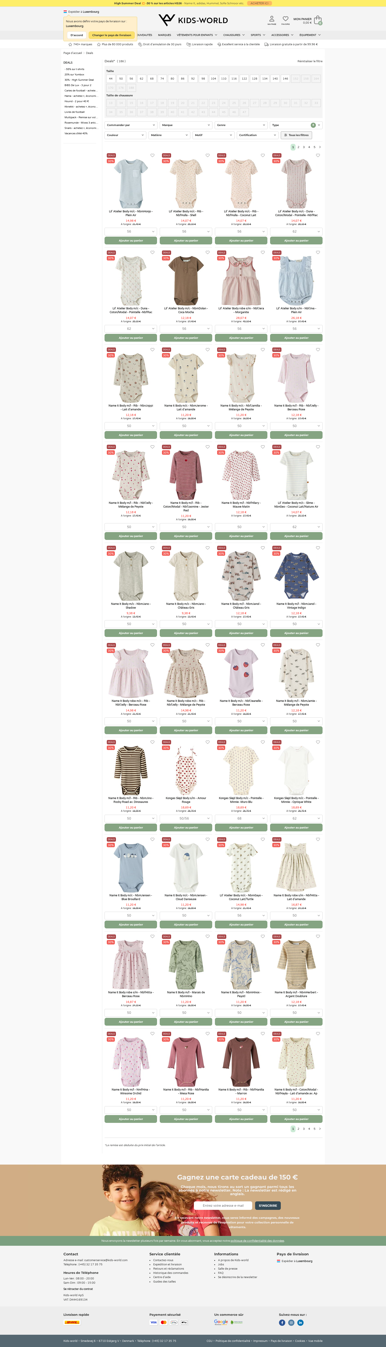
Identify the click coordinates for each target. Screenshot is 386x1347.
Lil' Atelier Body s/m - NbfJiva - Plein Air (296, 310)
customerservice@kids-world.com (106, 1260)
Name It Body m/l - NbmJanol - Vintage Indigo (296, 605)
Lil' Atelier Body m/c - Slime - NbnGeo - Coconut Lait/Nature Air (296, 504)
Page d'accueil (72, 53)
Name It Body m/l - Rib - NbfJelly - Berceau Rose (296, 407)
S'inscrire (268, 1206)
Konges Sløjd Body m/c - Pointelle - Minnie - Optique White (296, 800)
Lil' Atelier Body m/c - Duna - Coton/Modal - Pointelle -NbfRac (296, 213)
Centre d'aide (162, 1277)
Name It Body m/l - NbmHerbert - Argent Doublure (296, 994)
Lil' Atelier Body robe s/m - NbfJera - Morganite (241, 310)
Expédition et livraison (167, 1264)
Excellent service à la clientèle (241, 44)
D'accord (77, 35)
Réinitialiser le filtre (310, 61)
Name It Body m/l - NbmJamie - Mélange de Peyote (296, 702)
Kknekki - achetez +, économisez (82, 106)
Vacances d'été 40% (76, 133)
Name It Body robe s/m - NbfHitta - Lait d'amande (296, 897)
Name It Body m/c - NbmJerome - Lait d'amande (186, 407)
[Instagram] (291, 1323)
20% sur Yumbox (74, 74)
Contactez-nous (163, 1260)
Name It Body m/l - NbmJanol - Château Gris (241, 605)
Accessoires (280, 35)
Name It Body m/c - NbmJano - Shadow (131, 605)
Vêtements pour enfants (195, 35)
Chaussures (232, 35)
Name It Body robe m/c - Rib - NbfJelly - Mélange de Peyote (186, 702)
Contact (70, 1254)
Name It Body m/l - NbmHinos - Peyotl (241, 994)
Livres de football (75, 112)
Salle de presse (227, 1268)
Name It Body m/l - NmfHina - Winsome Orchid (131, 1091)
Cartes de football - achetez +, (82, 90)
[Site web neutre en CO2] (237, 1322)
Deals (89, 53)
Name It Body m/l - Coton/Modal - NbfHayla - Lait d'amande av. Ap (296, 1091)
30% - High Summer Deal (79, 80)
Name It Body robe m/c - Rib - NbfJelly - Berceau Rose (131, 702)
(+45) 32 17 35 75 (91, 1264)
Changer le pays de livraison (111, 35)
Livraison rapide (202, 44)
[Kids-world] (193, 20)
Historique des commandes (170, 1273)
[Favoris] (152, 155)
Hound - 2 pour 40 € (77, 101)
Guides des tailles (164, 1281)
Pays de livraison (281, 1341)
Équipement (308, 35)
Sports (256, 35)
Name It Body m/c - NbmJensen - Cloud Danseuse (186, 897)
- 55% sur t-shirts (74, 69)
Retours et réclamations (168, 1268)
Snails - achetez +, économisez (82, 128)
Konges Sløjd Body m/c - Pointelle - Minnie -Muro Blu (241, 800)
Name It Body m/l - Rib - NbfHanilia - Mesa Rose (186, 1091)
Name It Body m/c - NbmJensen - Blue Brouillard (130, 897)
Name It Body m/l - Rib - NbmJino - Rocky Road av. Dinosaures (130, 800)
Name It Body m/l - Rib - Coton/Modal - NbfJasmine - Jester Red (186, 506)
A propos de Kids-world (233, 1260)
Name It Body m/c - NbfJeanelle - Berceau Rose (241, 702)
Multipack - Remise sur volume (82, 117)
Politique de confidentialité (233, 1341)
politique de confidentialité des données (257, 1241)
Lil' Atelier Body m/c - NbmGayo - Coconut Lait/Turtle (241, 897)
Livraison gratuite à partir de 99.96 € (294, 44)
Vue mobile (315, 1341)
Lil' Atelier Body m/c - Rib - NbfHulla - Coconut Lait (241, 213)
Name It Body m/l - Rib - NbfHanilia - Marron (241, 1091)
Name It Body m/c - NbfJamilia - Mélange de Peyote (241, 407)
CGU (209, 1341)
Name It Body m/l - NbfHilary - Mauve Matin (241, 504)
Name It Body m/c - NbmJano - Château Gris (186, 605)
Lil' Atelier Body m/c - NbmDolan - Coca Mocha (186, 310)
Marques (164, 35)
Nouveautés (143, 35)
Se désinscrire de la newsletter (237, 1277)
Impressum (260, 1341)
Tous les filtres (298, 135)
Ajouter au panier (131, 240)
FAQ (221, 1273)
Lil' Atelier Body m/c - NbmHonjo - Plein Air (131, 213)
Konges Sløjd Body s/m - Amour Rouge (186, 800)
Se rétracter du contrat (78, 1289)
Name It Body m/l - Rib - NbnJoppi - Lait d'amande (131, 407)
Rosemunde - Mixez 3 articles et (82, 122)
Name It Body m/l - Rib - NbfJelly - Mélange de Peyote (131, 504)
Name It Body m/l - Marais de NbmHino (186, 994)
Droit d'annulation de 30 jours (162, 44)
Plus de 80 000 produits (117, 44)
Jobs (221, 1264)
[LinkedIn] (300, 1323)
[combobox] (131, 232)
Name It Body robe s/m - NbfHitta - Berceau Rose (131, 994)
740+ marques (82, 44)
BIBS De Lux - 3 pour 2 (78, 85)
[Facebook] (282, 1323)
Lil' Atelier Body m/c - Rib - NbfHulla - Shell (186, 213)
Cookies (300, 1341)
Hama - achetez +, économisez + (82, 96)
